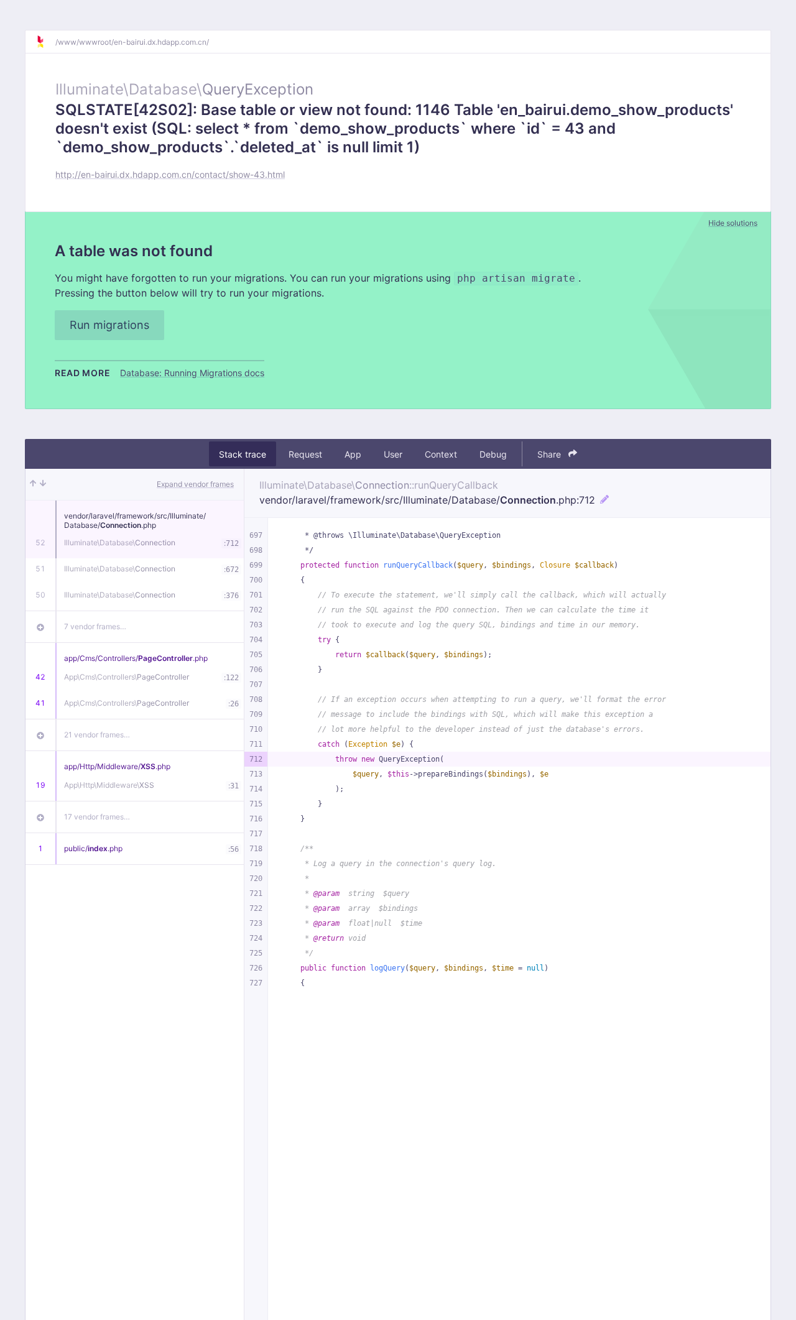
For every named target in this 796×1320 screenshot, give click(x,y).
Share (550, 454)
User (393, 454)
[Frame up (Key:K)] (33, 484)
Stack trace (242, 454)
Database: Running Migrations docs (192, 372)
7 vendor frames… (95, 626)
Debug (493, 454)
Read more (82, 372)
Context (441, 454)
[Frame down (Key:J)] (43, 484)
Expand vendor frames (195, 484)
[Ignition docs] (45, 41)
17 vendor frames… (97, 816)
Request (305, 454)
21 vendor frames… (97, 734)
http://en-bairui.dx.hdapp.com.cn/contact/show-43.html (170, 174)
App (353, 454)
